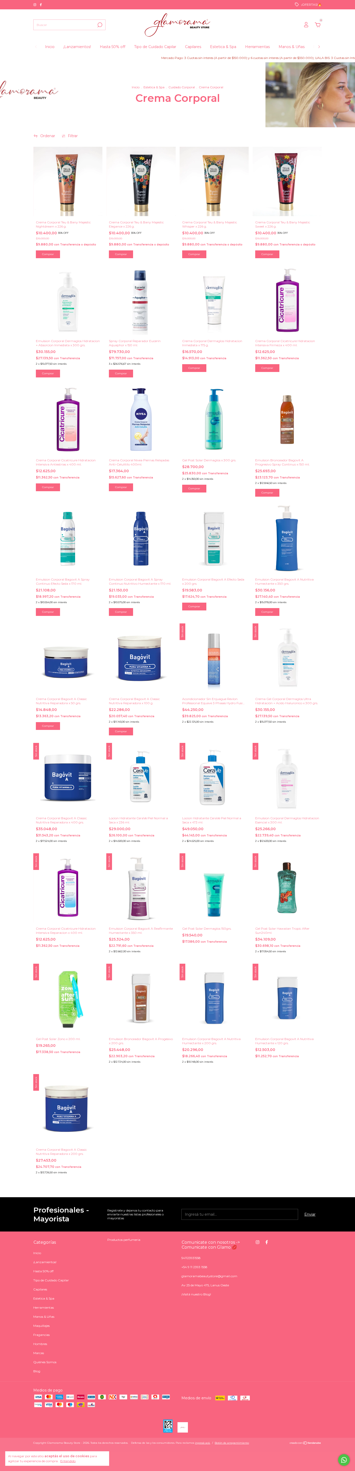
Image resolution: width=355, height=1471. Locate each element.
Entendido (68, 1461)
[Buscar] (99, 25)
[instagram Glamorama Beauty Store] (35, 4)
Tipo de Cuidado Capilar (155, 46)
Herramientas (257, 46)
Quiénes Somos (44, 1362)
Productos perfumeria (123, 1240)
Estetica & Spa (223, 46)
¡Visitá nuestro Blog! (196, 1294)
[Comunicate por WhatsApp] (344, 1460)
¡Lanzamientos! (77, 46)
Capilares (193, 46)
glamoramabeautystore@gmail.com (209, 1276)
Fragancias (41, 1335)
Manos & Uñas (292, 46)
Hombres (40, 1344)
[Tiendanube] (305, 1443)
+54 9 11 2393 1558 (194, 1267)
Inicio (50, 46)
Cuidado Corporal (181, 87)
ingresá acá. (202, 1443)
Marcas (38, 1353)
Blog (36, 1371)
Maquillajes (41, 1326)
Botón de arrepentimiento (232, 1443)
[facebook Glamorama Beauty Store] (40, 4)
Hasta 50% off (112, 46)
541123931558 (191, 1258)
